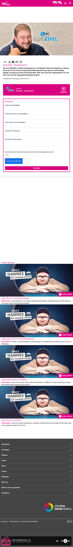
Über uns (5, 482)
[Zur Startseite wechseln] (6, 3)
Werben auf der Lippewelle (11, 487)
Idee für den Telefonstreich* (13, 139)
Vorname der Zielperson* (12, 131)
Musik (4, 466)
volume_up (57, 541)
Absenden (36, 168)
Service (4, 471)
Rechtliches (5, 493)
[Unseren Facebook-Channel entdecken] (68, 521)
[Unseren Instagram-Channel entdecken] (71, 521)
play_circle (65, 541)
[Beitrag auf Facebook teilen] (13, 62)
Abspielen (63, 89)
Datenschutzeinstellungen (29, 521)
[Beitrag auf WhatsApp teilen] (10, 62)
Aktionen (5, 455)
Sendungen (5, 450)
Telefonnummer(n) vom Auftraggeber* (16, 114)
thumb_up (69, 541)
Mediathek (5, 477)
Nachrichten (6, 444)
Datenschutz (14, 521)
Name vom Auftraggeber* (12, 105)
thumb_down (62, 541)
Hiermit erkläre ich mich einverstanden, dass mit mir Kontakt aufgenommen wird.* (29, 152)
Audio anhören (65, 294)
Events (4, 460)
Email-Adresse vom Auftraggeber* (15, 122)
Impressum (4, 521)
